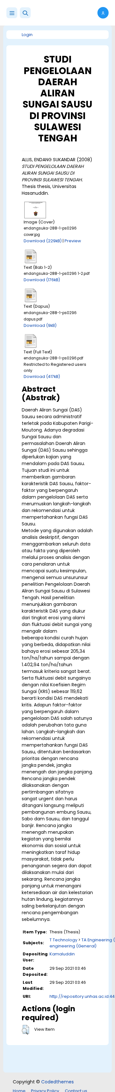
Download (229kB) (43, 241)
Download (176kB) (42, 279)
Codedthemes (57, 1082)
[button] (25, 12)
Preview (73, 241)
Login (27, 34)
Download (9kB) (40, 325)
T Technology (63, 940)
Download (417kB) (42, 376)
